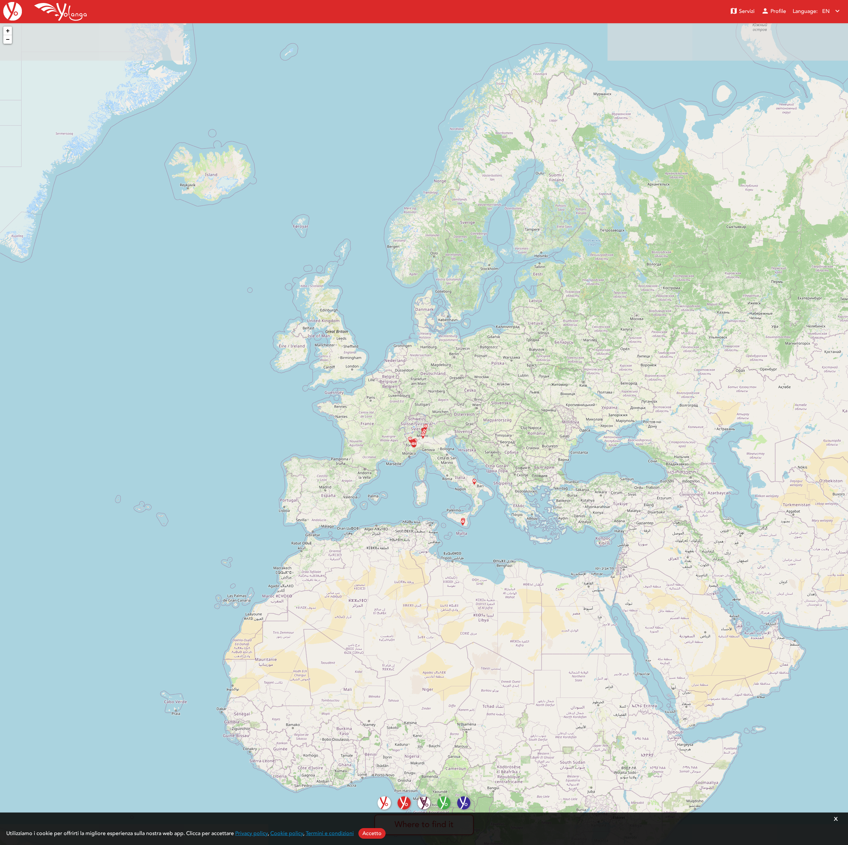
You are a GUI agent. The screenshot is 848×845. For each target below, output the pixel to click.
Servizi (742, 11)
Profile (773, 11)
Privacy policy (251, 833)
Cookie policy (286, 833)
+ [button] (8, 30)
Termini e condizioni (330, 833)
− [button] (8, 39)
